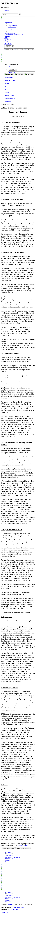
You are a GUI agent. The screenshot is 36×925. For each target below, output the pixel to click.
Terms (7, 92)
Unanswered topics (10, 80)
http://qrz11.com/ (19, 907)
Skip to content (5, 10)
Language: (4, 104)
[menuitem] (13, 25)
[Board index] (1, 17)
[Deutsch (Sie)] (19, 49)
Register (15, 66)
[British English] (29, 49)
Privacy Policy (23, 846)
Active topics (8, 77)
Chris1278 (14, 909)
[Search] (13, 46)
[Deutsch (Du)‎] (9, 49)
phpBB (10, 904)
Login (9, 66)
